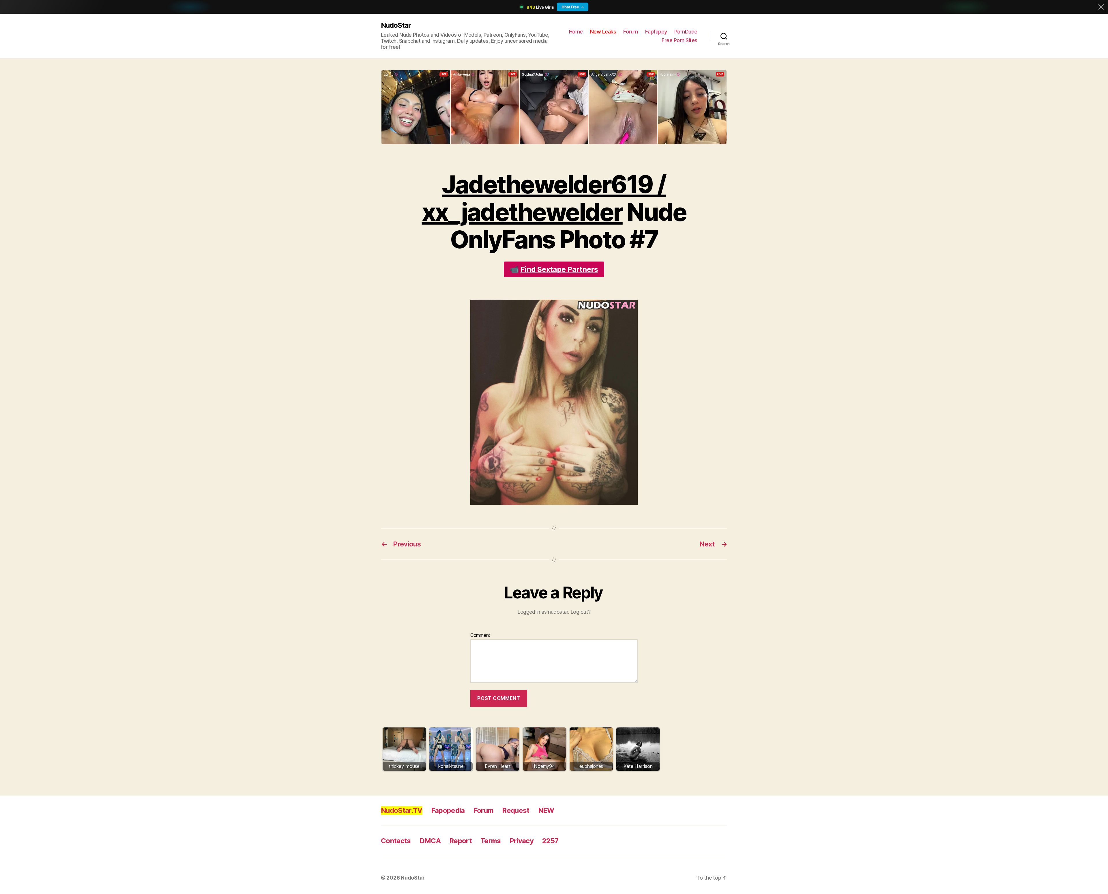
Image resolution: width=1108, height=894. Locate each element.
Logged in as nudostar (542, 612)
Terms (490, 841)
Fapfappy (656, 32)
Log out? (580, 612)
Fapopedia (448, 810)
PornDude (685, 32)
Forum (630, 32)
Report (460, 841)
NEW (546, 810)
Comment (480, 635)
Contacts (396, 841)
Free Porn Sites (679, 40)
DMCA (430, 841)
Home (576, 32)
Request (515, 810)
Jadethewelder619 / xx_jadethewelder (544, 198)
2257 (550, 841)
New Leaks (603, 32)
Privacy (522, 841)
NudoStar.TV (401, 810)
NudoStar (396, 25)
